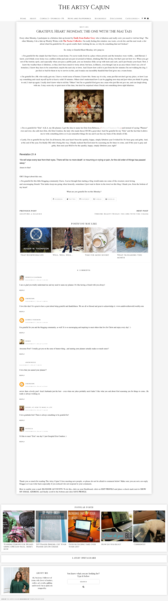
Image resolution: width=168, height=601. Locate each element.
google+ (111, 199)
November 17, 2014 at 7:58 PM (30, 365)
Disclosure (116, 18)
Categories (131, 18)
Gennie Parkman (33, 319)
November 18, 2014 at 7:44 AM (36, 410)
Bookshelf (100, 18)
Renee (28, 341)
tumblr (98, 199)
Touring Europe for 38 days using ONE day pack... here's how (18, 547)
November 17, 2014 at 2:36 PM (36, 301)
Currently (139, 544)
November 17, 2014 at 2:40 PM (36, 322)
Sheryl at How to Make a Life (38, 407)
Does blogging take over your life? (82, 545)
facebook (58, 199)
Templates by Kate (37, 599)
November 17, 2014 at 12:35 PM (36, 280)
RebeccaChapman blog (111, 127)
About (33, 18)
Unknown (30, 298)
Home (23, 18)
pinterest (85, 199)
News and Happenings (79, 18)
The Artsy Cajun (84, 7)
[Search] (83, 587)
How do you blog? (111, 544)
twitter (72, 199)
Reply (22, 290)
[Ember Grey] (84, 121)
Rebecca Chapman (33, 277)
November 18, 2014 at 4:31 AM (36, 386)
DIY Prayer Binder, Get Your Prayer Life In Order (51, 545)
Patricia (29, 428)
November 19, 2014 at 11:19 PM (36, 431)
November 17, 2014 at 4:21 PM (36, 343)
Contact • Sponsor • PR (52, 18)
